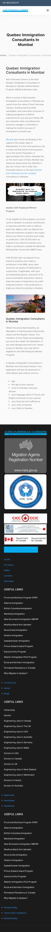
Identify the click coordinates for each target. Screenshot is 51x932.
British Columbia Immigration (18, 608)
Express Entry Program (15, 651)
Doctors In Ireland (12, 780)
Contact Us (10, 682)
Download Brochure (17, 550)
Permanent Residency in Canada (19, 668)
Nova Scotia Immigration (15, 630)
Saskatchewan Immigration (17, 641)
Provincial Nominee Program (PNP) (21, 597)
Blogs (6, 693)
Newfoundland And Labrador (17, 624)
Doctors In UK (10, 764)
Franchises (9, 800)
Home (3, 55)
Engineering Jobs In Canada (17, 721)
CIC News (9, 564)
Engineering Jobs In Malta (16, 748)
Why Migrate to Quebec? (16, 673)
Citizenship (9, 710)
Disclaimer (9, 805)
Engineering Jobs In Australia (18, 737)
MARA (7, 570)
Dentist (7, 715)
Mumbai (10, 139)
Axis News (9, 581)
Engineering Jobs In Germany (18, 742)
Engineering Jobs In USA (16, 731)
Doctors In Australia (13, 785)
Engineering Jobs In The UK (17, 726)
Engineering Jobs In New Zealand (20, 769)
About (7, 688)
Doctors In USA (11, 753)
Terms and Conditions (15, 912)
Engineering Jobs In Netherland (19, 775)
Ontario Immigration (13, 635)
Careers (8, 575)
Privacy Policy (10, 907)
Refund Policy (10, 918)
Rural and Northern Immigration (19, 662)
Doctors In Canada (13, 758)
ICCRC (7, 559)
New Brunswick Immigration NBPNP (21, 619)
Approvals (9, 795)
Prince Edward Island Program (18, 646)
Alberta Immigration (13, 603)
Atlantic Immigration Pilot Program (20, 657)
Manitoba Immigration (14, 614)
